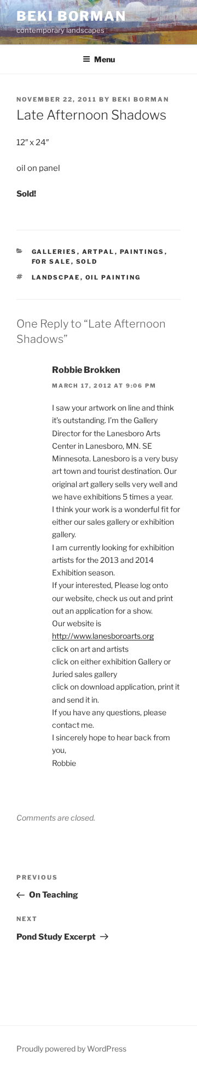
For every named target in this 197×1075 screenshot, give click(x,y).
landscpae (56, 277)
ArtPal (98, 252)
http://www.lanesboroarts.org (103, 635)
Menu (104, 59)
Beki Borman (71, 16)
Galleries (54, 252)
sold (87, 261)
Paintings (142, 252)
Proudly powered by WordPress (71, 1048)
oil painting (113, 277)
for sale (51, 261)
